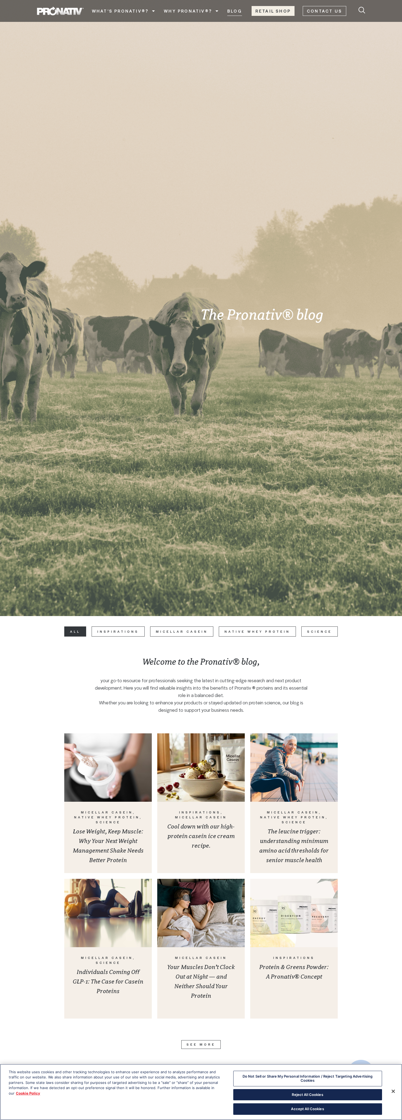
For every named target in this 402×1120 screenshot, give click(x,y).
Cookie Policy (28, 1093)
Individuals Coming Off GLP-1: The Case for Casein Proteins (108, 981)
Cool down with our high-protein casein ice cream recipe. (201, 836)
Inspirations (118, 631)
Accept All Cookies (307, 1108)
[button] (201, 1044)
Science (319, 631)
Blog (234, 11)
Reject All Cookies (307, 1094)
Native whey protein (257, 631)
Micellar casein (182, 631)
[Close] (393, 1091)
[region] (201, 1092)
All (75, 631)
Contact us (324, 11)
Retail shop (273, 11)
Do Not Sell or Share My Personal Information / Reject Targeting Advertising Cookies (308, 1078)
